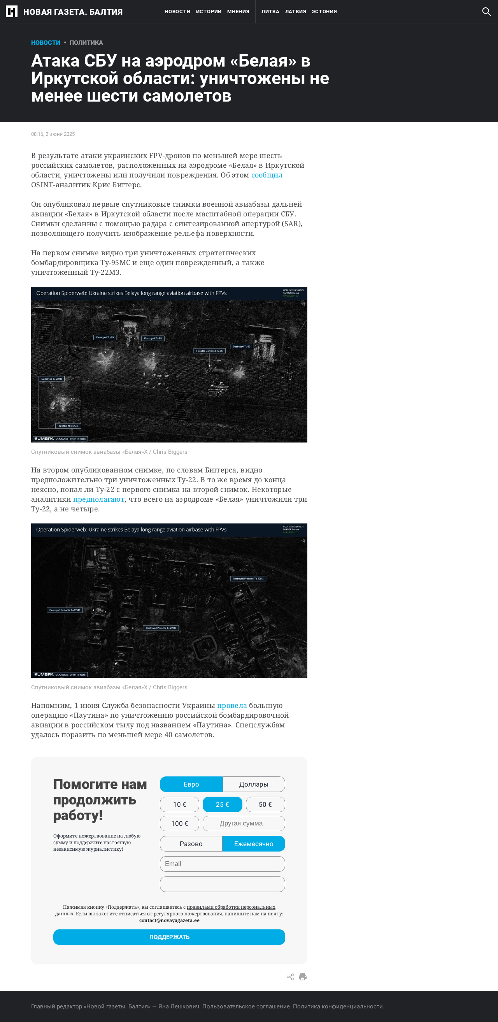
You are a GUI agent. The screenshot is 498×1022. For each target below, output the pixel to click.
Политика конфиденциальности (338, 1006)
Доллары (253, 784)
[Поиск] (486, 11)
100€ (179, 823)
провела (232, 705)
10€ (179, 804)
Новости (177, 11)
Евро (191, 784)
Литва (270, 11)
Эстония (324, 11)
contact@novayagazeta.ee (169, 920)
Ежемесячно (254, 844)
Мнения (238, 11)
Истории (209, 11)
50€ (265, 804)
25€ (222, 804)
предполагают (98, 499)
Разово (191, 844)
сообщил (267, 174)
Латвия (296, 11)
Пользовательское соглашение (246, 1006)
